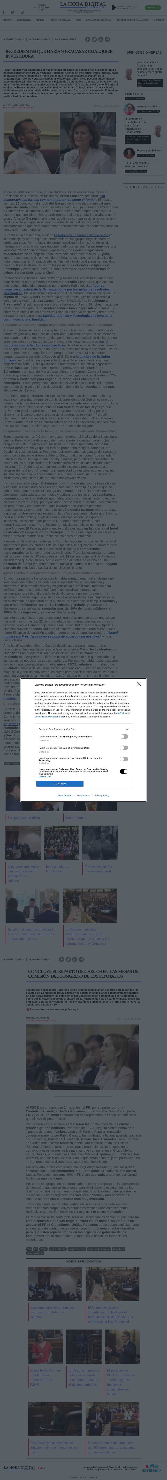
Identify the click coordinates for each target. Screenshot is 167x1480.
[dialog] (83, 740)
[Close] (140, 685)
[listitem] (83, 729)
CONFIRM (60, 783)
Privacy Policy (102, 795)
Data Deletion (65, 795)
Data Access (83, 795)
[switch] (124, 736)
